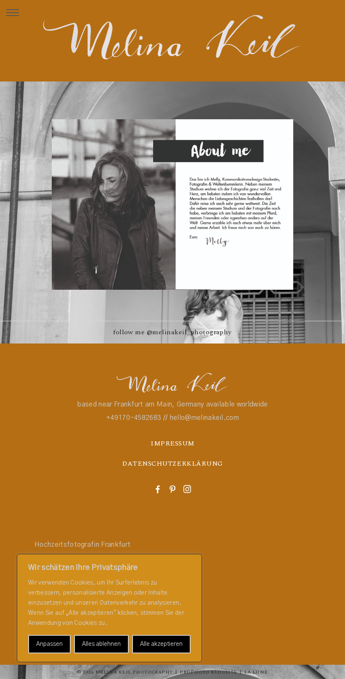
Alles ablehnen (101, 644)
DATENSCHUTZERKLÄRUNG (172, 464)
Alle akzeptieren (161, 644)
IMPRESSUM (172, 443)
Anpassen (49, 644)
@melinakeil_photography (189, 332)
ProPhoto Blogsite (208, 672)
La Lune (256, 672)
